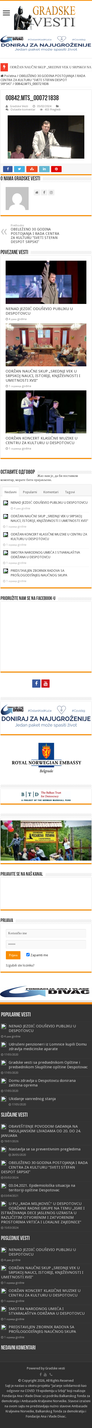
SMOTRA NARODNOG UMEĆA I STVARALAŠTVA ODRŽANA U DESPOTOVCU (47, 1311)
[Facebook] (36, 683)
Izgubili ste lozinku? (20, 965)
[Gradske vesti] (46, 18)
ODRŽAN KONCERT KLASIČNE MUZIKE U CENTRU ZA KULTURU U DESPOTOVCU (41, 440)
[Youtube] (45, 683)
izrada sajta (55, 1421)
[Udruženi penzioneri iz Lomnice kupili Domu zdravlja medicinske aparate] (3, 1044)
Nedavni (11, 492)
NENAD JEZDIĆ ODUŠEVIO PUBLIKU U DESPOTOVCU (49, 502)
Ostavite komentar (22, 109)
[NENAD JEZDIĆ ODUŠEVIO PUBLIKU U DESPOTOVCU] (3, 1026)
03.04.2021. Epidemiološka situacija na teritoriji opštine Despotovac (42, 1187)
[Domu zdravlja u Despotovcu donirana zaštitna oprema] (3, 1080)
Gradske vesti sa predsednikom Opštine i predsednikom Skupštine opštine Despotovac (48, 1064)
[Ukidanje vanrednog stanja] (3, 1099)
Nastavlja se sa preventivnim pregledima (44, 1149)
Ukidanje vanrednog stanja (32, 1098)
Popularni (30, 492)
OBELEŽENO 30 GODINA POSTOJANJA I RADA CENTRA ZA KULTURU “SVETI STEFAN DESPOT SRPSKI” (35, 234)
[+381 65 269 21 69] (55, 683)
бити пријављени (38, 480)
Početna (10, 76)
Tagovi (70, 492)
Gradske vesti (55, 1368)
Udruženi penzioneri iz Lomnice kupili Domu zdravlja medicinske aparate (48, 1046)
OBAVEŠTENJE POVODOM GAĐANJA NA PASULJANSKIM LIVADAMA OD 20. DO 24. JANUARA (41, 1131)
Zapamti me (39, 955)
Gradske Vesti (19, 106)
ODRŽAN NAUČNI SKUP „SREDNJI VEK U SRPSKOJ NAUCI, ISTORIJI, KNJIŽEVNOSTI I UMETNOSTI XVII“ (43, 376)
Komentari (51, 492)
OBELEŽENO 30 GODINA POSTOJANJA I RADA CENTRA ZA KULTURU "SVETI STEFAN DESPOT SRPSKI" (43, 80)
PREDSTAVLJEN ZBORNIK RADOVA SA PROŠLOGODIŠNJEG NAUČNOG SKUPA (42, 1329)
